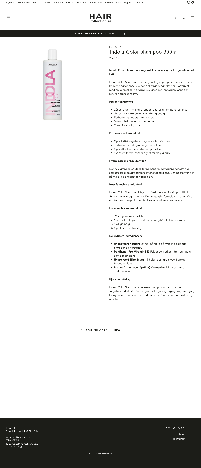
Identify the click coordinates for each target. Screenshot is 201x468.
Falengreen (96, 2)
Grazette (58, 2)
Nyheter (10, 2)
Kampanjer (24, 2)
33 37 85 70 (17, 447)
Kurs (118, 2)
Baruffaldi (81, 2)
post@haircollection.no (26, 443)
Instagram (179, 438)
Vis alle (139, 2)
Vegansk (128, 2)
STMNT (46, 2)
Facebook (179, 434)
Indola (36, 2)
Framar (109, 2)
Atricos (69, 2)
